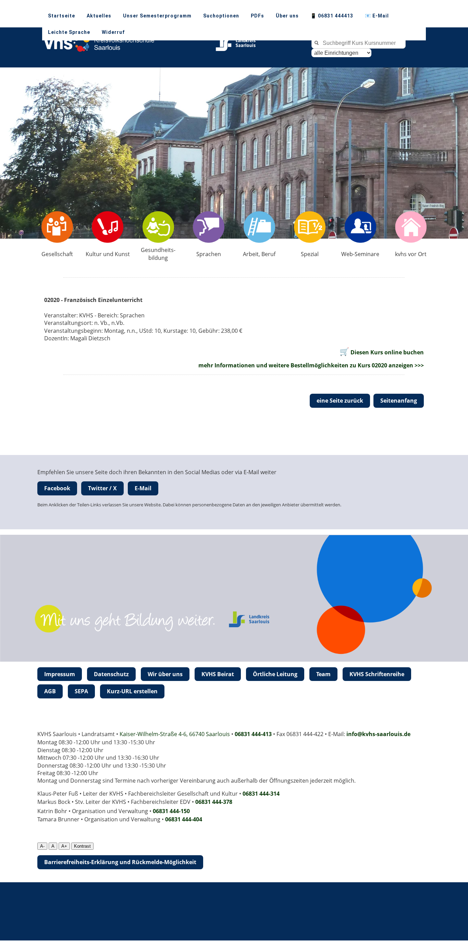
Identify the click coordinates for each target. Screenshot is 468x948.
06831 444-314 (261, 793)
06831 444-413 (253, 734)
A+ (64, 846)
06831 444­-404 (183, 819)
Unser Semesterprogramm (157, 15)
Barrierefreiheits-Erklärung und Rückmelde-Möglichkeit (120, 862)
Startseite (61, 15)
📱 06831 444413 (331, 15)
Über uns (287, 15)
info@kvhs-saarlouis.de (378, 734)
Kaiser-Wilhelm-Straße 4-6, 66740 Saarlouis (175, 734)
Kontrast (82, 846)
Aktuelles (99, 15)
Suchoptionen (221, 15)
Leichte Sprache (69, 32)
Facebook (57, 488)
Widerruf (113, 32)
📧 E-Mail (377, 15)
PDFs (257, 15)
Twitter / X (102, 488)
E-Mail (143, 488)
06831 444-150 (171, 811)
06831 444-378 (213, 802)
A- (42, 846)
